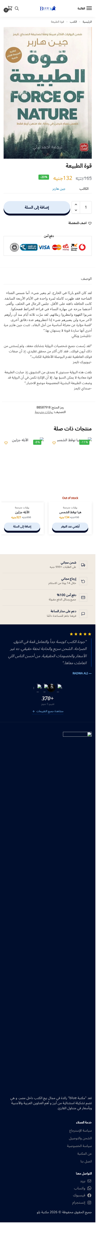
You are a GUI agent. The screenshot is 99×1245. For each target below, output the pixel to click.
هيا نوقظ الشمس (70, 512)
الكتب (73, 22)
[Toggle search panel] (16, 8)
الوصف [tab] (86, 279)
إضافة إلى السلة (37, 207)
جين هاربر (58, 188)
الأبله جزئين (22, 512)
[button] (9, 8)
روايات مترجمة (44, 412)
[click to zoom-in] (48, 93)
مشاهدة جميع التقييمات (50, 711)
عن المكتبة (84, 1153)
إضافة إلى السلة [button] (22, 527)
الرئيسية (87, 22)
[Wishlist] (54, 442)
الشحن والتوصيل (80, 1138)
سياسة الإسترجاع (80, 1130)
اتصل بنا (86, 1161)
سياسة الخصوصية (79, 1145)
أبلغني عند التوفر (70, 527)
